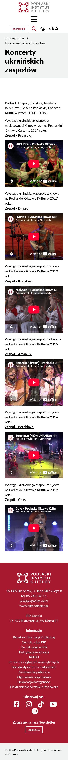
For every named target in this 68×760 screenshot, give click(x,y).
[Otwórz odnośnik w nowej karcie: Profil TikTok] (41, 704)
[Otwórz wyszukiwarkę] (34, 28)
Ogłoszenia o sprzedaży (34, 677)
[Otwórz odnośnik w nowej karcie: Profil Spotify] (35, 711)
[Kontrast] (43, 29)
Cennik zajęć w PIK (34, 647)
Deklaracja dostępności (34, 682)
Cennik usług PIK (34, 642)
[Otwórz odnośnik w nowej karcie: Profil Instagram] (29, 704)
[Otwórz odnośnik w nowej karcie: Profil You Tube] (53, 704)
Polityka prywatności (34, 652)
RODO (34, 657)
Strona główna (14, 38)
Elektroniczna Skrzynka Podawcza (34, 687)
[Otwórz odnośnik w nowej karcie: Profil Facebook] (16, 704)
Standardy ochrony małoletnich (34, 667)
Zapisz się (34, 729)
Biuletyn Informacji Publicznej (34, 637)
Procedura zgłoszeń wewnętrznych (34, 662)
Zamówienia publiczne (34, 672)
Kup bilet (18, 28)
